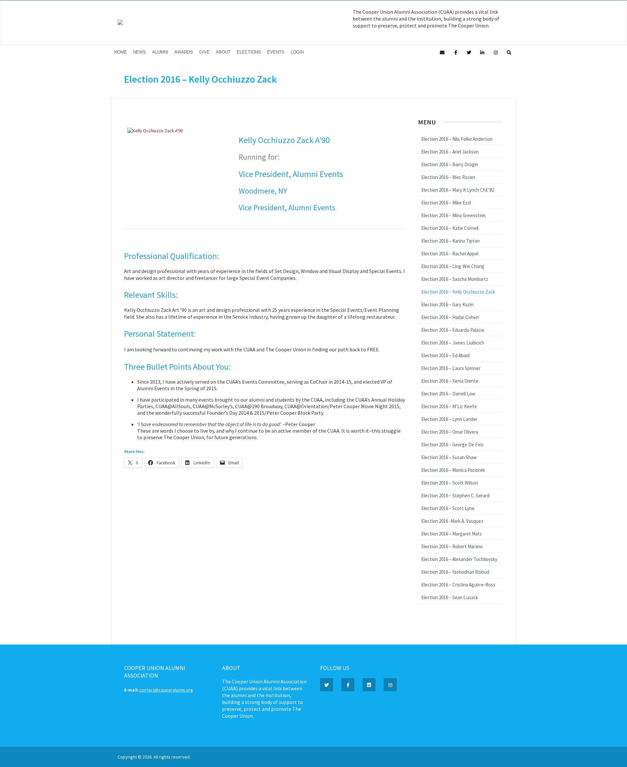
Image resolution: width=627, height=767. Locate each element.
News (139, 52)
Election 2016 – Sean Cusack (449, 597)
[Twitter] (468, 52)
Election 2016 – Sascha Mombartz (454, 279)
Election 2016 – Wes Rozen (448, 177)
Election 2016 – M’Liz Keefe (449, 406)
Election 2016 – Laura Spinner (450, 368)
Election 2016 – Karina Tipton (450, 241)
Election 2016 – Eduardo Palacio (452, 330)
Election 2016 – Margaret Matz (451, 534)
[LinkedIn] (482, 52)
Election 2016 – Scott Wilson (449, 483)
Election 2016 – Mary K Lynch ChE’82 (457, 190)
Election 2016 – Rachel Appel (449, 253)
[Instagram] (495, 52)
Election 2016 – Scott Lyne (447, 508)
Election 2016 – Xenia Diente (449, 381)
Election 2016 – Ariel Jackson (450, 152)
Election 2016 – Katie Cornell (449, 228)
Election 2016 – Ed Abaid (445, 355)
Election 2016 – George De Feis (452, 444)
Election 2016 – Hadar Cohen (450, 317)
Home (120, 52)
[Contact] (442, 52)
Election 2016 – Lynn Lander (449, 419)
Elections (249, 52)
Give (204, 52)
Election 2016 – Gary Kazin (447, 304)
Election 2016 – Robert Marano (452, 546)
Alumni (160, 52)
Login (297, 52)
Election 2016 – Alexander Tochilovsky (459, 559)
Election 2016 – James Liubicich (452, 343)
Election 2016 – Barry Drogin (449, 164)
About (223, 52)
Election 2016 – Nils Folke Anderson (456, 139)
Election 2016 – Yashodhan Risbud (455, 572)
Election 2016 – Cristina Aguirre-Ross (458, 585)
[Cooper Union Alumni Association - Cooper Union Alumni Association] (120, 23)
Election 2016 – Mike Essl (446, 203)
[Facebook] (455, 52)
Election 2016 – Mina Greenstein (453, 215)
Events (275, 52)
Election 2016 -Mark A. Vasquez (452, 521)
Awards (183, 52)
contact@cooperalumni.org (166, 690)
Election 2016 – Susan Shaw (449, 457)
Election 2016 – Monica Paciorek (453, 470)
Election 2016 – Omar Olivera (449, 432)
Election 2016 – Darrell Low (448, 394)
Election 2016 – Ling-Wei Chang (452, 266)
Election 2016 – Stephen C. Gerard (455, 495)
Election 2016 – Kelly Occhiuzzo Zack (458, 292)
